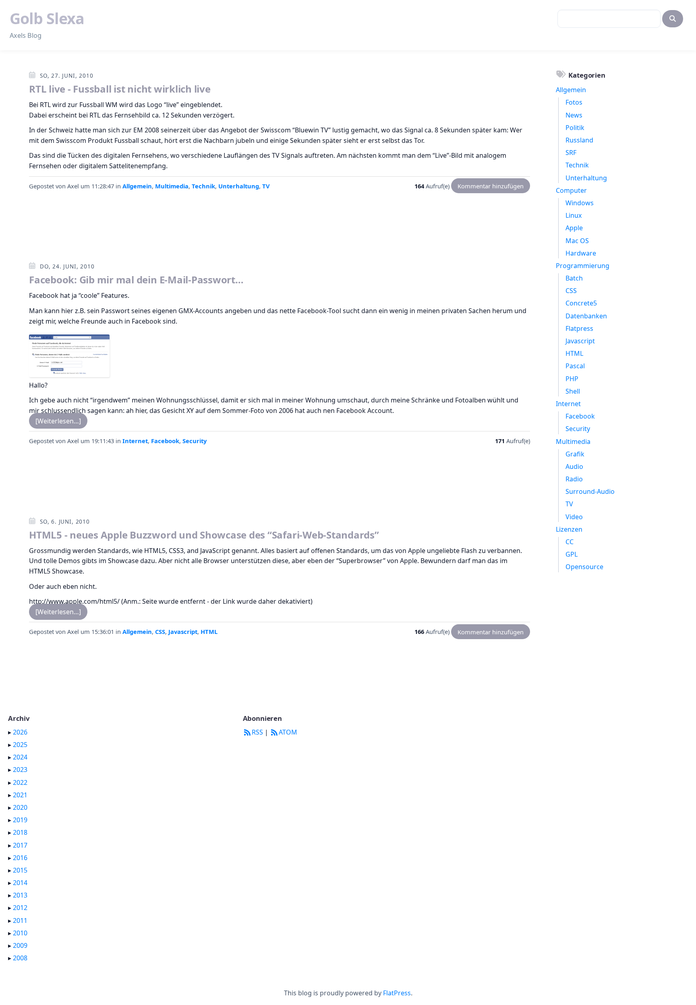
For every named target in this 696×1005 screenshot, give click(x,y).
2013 (20, 895)
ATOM (288, 732)
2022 (20, 782)
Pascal (575, 365)
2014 (20, 882)
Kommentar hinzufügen (491, 186)
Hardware (581, 253)
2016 (20, 857)
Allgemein (137, 186)
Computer (571, 190)
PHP (572, 378)
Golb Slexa (47, 18)
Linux (574, 215)
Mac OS (577, 240)
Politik (575, 127)
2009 (20, 945)
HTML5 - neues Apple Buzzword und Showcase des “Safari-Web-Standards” (204, 534)
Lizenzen (569, 529)
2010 (20, 933)
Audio (574, 466)
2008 (20, 957)
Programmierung (582, 265)
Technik (203, 186)
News (574, 115)
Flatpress (579, 328)
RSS (257, 732)
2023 (20, 769)
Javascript (182, 631)
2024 (20, 757)
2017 (20, 845)
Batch (574, 278)
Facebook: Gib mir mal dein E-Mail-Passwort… (136, 279)
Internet (135, 441)
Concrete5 (581, 303)
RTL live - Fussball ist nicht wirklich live (120, 88)
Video (574, 516)
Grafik (575, 454)
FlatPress (397, 992)
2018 (20, 832)
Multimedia (171, 186)
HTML (209, 631)
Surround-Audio (590, 491)
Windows (580, 202)
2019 (20, 819)
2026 (20, 732)
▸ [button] (10, 732)
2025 (20, 744)
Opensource (584, 566)
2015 (20, 870)
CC (570, 541)
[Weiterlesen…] (58, 420)
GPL (572, 554)
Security (194, 441)
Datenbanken (586, 316)
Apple (574, 227)
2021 (20, 794)
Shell (573, 391)
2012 (20, 907)
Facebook (165, 441)
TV (266, 186)
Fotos (574, 102)
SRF (571, 152)
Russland (579, 140)
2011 (20, 920)
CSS (160, 631)
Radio (574, 479)
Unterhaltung (238, 186)
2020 (20, 807)
